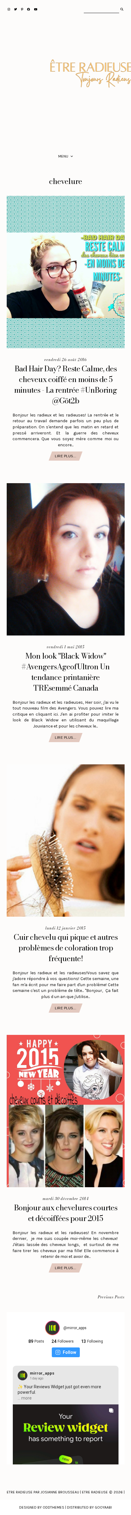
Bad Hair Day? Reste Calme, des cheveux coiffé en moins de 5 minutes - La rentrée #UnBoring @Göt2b (65, 384)
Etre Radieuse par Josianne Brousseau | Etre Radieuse (57, 1492)
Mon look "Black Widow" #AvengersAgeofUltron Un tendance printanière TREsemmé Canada (65, 672)
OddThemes (53, 1507)
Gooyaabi (103, 1507)
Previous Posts (111, 1297)
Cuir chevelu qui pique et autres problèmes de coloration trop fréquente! (66, 947)
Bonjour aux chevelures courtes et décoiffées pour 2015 (65, 1213)
